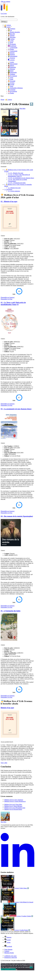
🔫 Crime (11, 40)
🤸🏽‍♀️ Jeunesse (11, 58)
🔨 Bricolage (12, 37)
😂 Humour (11, 54)
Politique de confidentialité (8, 969)
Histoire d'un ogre (14, 188)
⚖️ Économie (12, 44)
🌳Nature (11, 70)
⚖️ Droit (10, 42)
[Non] (16, 969)
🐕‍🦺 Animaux (11, 28)
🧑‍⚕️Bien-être (11, 34)
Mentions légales (9, 952)
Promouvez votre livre (10, 957)
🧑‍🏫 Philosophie (12, 72)
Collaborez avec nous (10, 956)
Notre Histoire (8, 949)
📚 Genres (7, 27)
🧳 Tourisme (11, 89)
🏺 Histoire (11, 35)
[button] (1, 962)
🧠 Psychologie (12, 76)
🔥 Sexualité (11, 81)
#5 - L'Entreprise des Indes (17, 183)
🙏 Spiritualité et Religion (15, 88)
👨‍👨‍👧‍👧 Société (11, 84)
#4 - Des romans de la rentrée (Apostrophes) (17, 516)
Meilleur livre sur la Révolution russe (14, 807)
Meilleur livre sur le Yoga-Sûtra (13, 804)
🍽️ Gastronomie (12, 47)
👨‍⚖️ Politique (11, 74)
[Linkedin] (17, 869)
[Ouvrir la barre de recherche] (2, 96)
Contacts (6, 951)
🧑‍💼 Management (12, 64)
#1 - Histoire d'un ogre (15, 173)
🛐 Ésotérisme (12, 46)
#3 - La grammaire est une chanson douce (21, 178)
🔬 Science (11, 83)
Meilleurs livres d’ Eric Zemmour (13, 800)
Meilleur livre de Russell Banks (13, 809)
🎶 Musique (11, 69)
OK (31, 967)
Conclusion (8, 189)
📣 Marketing (12, 67)
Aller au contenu (5, 1)
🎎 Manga (11, 65)
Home (2, 99)
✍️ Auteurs (7, 25)
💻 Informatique (12, 56)
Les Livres (4, 13)
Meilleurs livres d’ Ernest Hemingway (15, 801)
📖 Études (11, 49)
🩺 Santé (10, 79)
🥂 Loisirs (11, 62)
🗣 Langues (11, 60)
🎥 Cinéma (11, 39)
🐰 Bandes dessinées (14, 32)
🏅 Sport (10, 77)
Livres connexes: (14, 191)
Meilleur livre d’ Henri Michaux (13, 806)
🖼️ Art (10, 30)
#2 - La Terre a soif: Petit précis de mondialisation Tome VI (19, 175)
